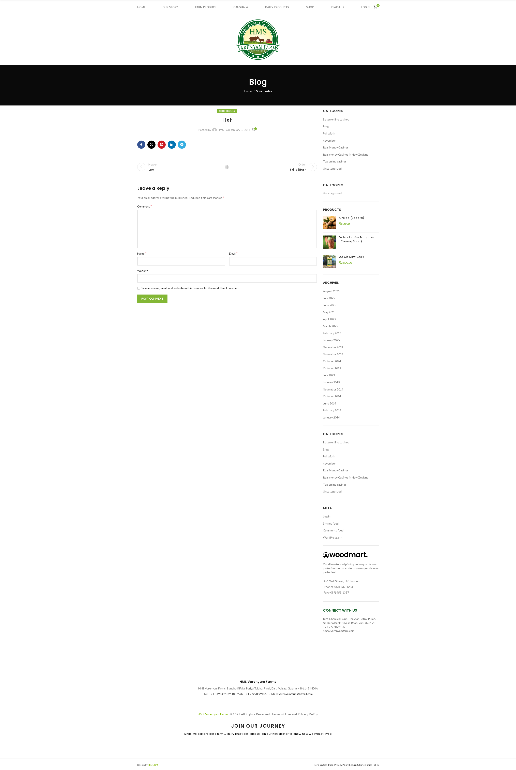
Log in (326, 516)
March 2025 (330, 326)
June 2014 (329, 403)
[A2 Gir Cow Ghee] (329, 261)
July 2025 (329, 298)
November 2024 (333, 354)
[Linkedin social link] (172, 145)
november (329, 140)
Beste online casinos (336, 119)
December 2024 (333, 347)
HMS (221, 129)
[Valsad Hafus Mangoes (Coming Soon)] (329, 242)
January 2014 (331, 417)
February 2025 (332, 333)
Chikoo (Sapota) (351, 218)
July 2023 (329, 375)
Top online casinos (335, 161)
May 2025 (329, 312)
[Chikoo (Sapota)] (329, 222)
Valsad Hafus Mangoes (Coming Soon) (356, 239)
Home (248, 91)
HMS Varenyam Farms (213, 714)
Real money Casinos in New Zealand (345, 154)
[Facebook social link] (141, 145)
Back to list (227, 167)
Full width (329, 133)
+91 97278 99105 (255, 694)
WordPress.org (332, 537)
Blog (326, 126)
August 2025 (331, 291)
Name (142, 253)
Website (142, 270)
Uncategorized (332, 168)
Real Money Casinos (336, 147)
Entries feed (331, 523)
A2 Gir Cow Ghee (351, 257)
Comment (144, 206)
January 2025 (331, 340)
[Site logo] (258, 39)
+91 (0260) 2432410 (222, 694)
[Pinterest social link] (162, 145)
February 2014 (332, 410)
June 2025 (329, 305)
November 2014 (333, 389)
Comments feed (333, 530)
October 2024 (332, 361)
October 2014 (332, 396)
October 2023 (332, 368)
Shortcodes (264, 91)
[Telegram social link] (182, 145)
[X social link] (151, 145)
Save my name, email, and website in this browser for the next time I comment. (191, 288)
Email (233, 253)
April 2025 (329, 319)
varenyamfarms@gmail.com (296, 694)
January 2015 (331, 382)
